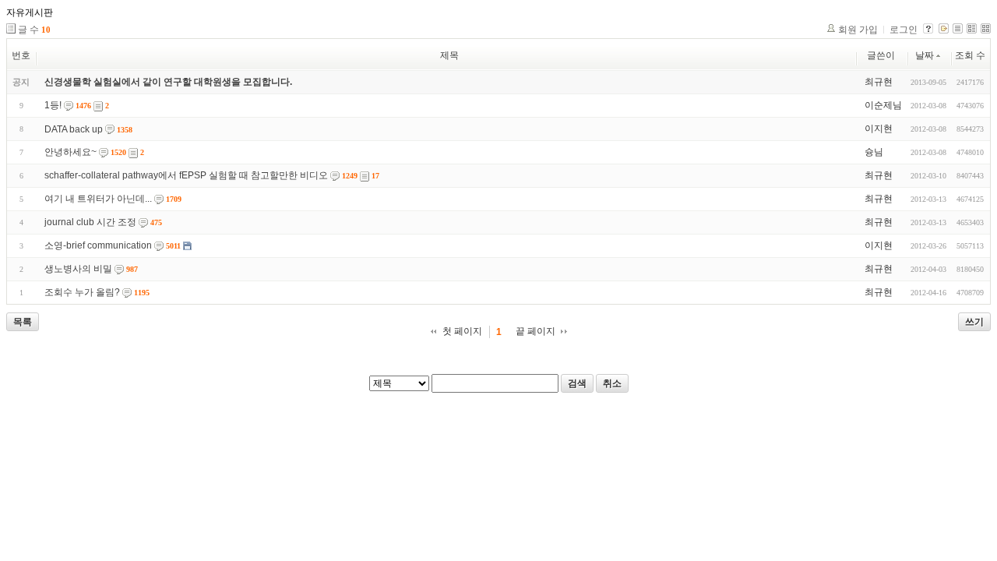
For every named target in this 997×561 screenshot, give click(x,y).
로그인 (904, 29)
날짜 (924, 55)
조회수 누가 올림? (82, 292)
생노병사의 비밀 (78, 268)
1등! (53, 105)
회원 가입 (858, 29)
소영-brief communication (98, 245)
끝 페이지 (535, 331)
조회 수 (970, 55)
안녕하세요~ (70, 151)
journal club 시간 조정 (90, 222)
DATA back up (73, 129)
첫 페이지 (462, 331)
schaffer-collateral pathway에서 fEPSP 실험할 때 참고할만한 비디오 (186, 175)
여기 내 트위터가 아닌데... (98, 198)
